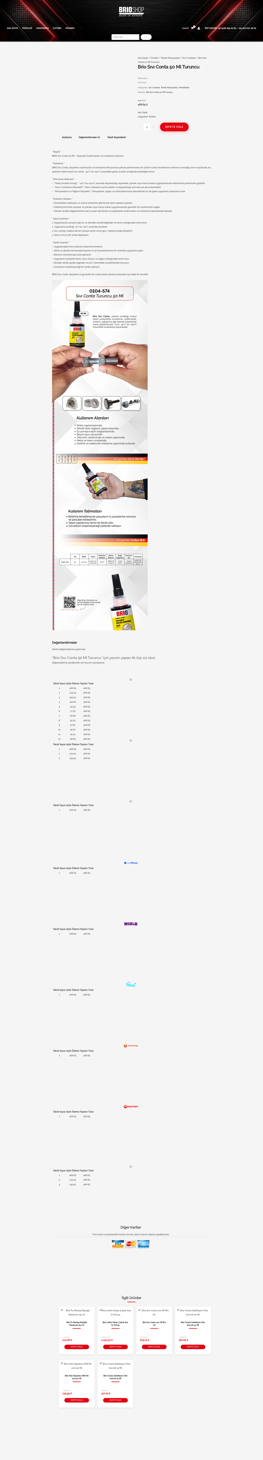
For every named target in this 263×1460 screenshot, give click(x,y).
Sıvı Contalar (189, 58)
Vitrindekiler (183, 87)
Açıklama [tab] (67, 137)
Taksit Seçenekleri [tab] (116, 137)
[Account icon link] (198, 28)
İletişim (57, 28)
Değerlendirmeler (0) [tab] (89, 137)
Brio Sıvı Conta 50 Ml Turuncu (159, 92)
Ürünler (27, 28)
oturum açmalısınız (94, 662)
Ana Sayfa (12, 28)
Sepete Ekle (174, 127)
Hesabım (69, 28)
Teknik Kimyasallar (170, 58)
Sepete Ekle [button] (77, 1347)
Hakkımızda (42, 28)
